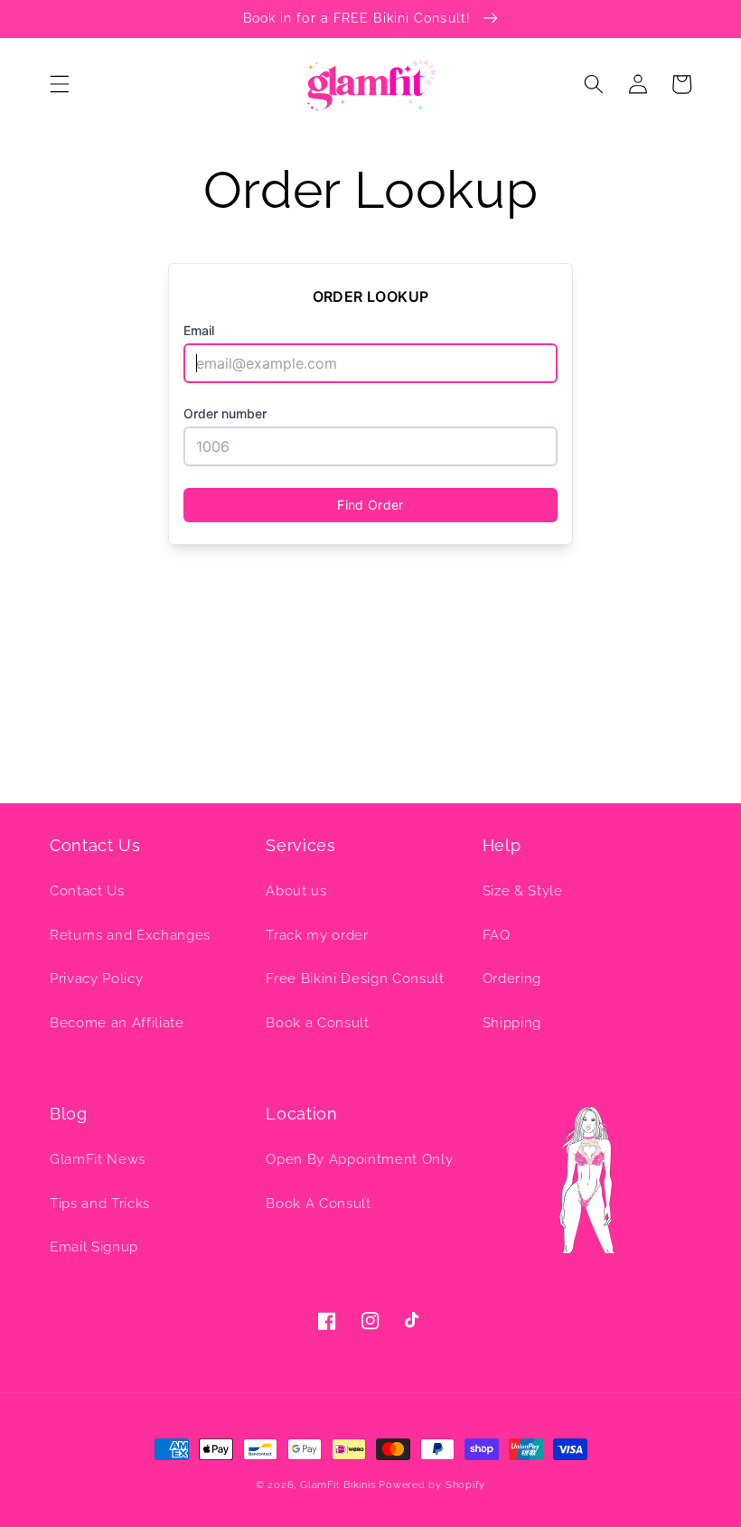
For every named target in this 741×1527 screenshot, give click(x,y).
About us (296, 891)
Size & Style (523, 891)
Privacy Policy (96, 978)
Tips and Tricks (100, 1203)
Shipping (512, 1023)
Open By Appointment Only (359, 1159)
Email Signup (94, 1247)
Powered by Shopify (432, 1485)
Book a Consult (317, 1023)
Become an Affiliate (117, 1023)
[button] (59, 84)
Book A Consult (318, 1203)
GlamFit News (97, 1159)
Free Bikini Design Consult (355, 978)
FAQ (497, 935)
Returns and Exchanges (130, 935)
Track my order (317, 935)
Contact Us (87, 891)
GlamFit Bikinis (338, 1485)
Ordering (512, 978)
